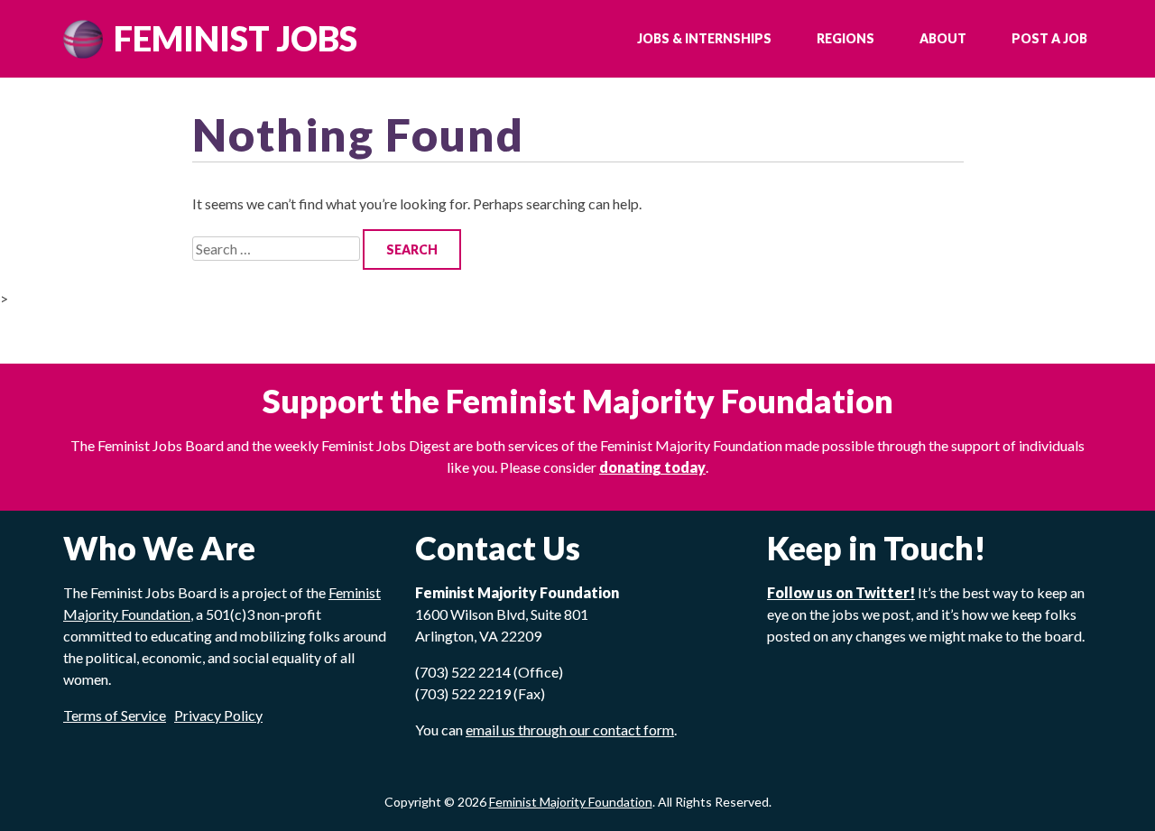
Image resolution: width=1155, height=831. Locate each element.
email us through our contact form (570, 729)
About (942, 38)
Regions (845, 38)
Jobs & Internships (704, 38)
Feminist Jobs (235, 38)
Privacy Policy (218, 715)
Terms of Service (114, 715)
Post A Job (1049, 38)
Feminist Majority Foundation (570, 801)
